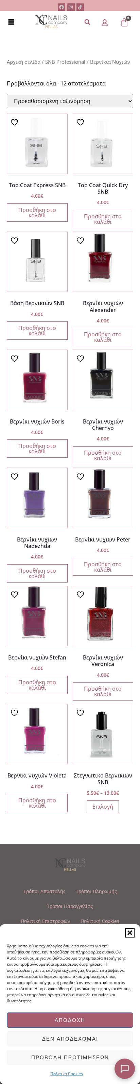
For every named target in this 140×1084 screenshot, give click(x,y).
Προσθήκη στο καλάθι (37, 212)
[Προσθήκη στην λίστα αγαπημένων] (15, 122)
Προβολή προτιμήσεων (70, 1057)
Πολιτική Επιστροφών (45, 921)
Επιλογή (102, 806)
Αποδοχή (70, 1020)
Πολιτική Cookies (66, 1074)
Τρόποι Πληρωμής (96, 891)
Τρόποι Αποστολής (44, 891)
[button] (129, 932)
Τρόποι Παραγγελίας (70, 906)
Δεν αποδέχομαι (70, 1039)
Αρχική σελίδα (23, 61)
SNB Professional (65, 61)
